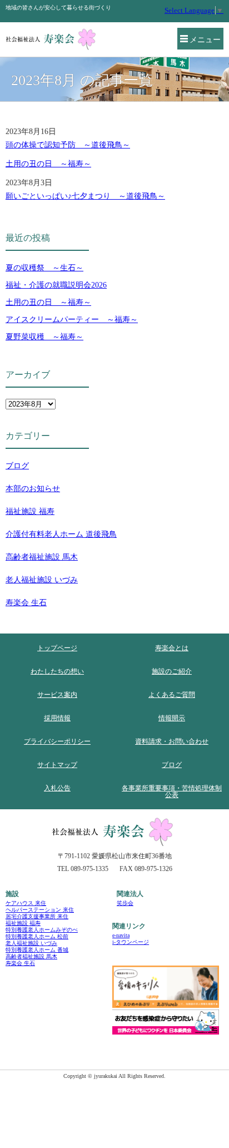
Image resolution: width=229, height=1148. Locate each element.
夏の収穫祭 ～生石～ (44, 268)
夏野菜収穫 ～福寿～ (44, 337)
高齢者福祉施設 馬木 (42, 557)
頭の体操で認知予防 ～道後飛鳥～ (68, 145)
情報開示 (171, 718)
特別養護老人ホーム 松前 (37, 936)
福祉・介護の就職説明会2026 (56, 285)
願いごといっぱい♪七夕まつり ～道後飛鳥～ (85, 196)
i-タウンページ (130, 942)
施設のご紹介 (172, 671)
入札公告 (57, 788)
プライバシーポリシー (57, 741)
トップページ (57, 648)
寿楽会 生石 (26, 602)
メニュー (205, 40)
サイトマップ (57, 765)
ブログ (17, 466)
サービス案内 (57, 695)
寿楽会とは (171, 648)
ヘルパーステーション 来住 (40, 910)
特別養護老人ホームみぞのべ (42, 930)
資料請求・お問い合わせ (171, 741)
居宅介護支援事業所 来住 (37, 916)
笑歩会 (125, 903)
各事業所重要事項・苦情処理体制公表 (172, 791)
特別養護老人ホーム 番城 (37, 950)
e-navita (121, 935)
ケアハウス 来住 (26, 903)
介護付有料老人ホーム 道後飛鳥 (61, 534)
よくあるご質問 (171, 695)
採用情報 (57, 718)
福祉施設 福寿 (30, 511)
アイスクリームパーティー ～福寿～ (72, 319)
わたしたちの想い (57, 671)
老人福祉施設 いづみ (42, 580)
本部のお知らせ (33, 488)
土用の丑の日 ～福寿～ (48, 164)
